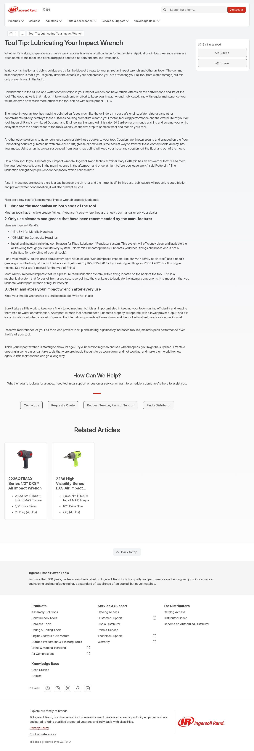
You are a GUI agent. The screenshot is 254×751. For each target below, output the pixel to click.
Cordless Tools (41, 624)
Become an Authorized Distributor (186, 624)
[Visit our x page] (67, 688)
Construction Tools (44, 618)
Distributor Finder (175, 618)
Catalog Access (108, 612)
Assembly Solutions (44, 612)
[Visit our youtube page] (47, 688)
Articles (36, 676)
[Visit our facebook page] (77, 688)
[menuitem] (16, 21)
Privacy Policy (39, 728)
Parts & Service (108, 630)
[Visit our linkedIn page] (87, 688)
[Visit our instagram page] (57, 688)
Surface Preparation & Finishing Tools (56, 642)
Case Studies (40, 670)
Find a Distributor (109, 624)
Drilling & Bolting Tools (46, 630)
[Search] (164, 9)
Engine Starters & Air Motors (50, 636)
